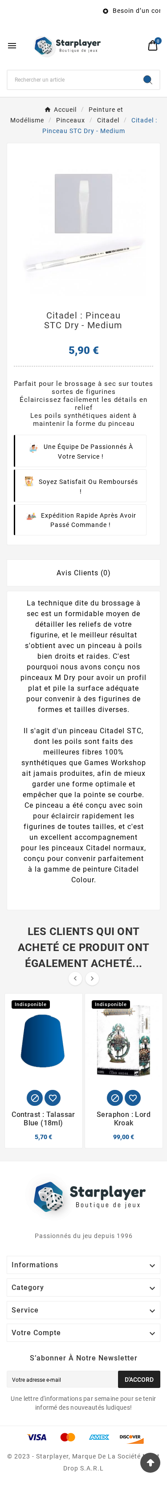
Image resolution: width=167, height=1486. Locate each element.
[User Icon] (136, 45)
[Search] (147, 80)
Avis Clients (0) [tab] (84, 573)
